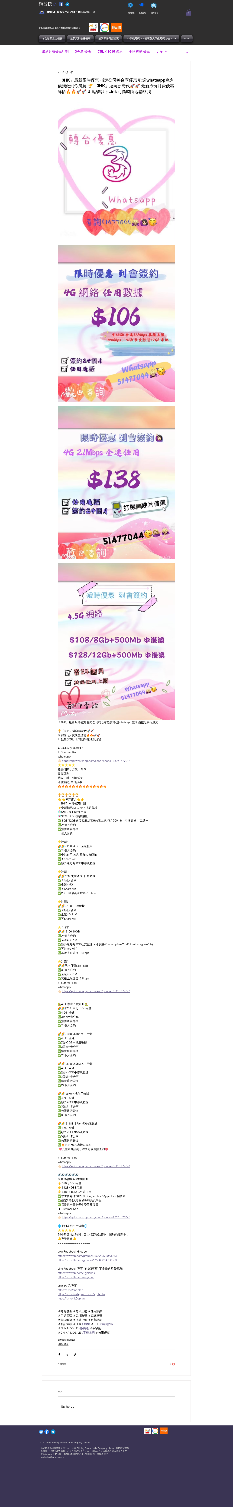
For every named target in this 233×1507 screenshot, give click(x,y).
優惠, (57, 28)
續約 (68, 28)
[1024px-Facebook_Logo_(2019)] (46, 1431)
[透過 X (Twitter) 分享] (66, 1354)
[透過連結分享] (74, 1354)
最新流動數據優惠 (66, 1339)
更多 (159, 51)
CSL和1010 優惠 (110, 51)
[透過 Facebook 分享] (59, 1354)
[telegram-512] (53, 1431)
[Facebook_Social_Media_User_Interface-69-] (42, 12)
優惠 (75, 28)
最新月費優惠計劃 (55, 51)
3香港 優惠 (83, 51)
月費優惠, (62, 28)
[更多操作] (173, 72)
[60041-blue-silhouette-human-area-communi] (41, 1431)
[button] (188, 12)
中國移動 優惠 (139, 51)
